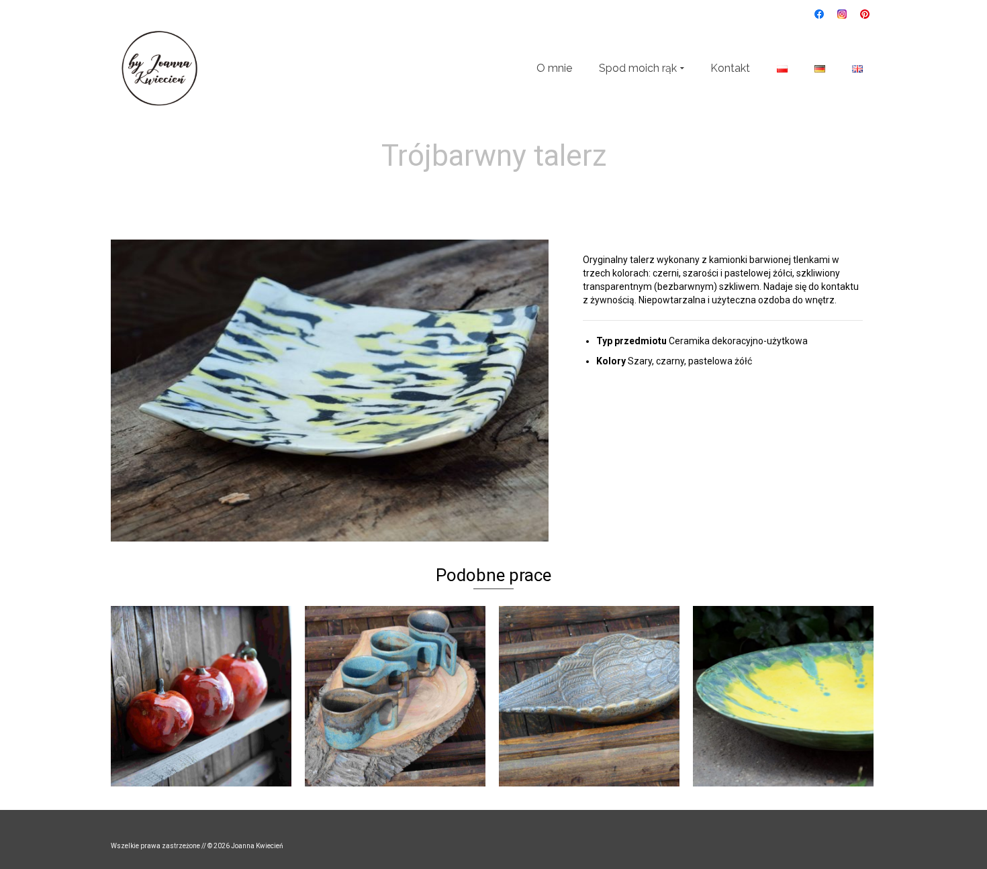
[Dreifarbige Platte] (518, 189)
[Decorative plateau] (469, 189)
